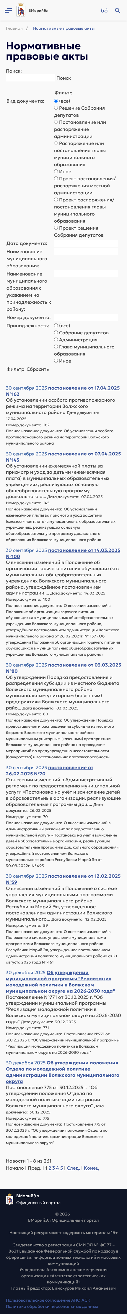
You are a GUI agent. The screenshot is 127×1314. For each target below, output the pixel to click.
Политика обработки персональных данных (52, 1306)
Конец (91, 1168)
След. (73, 1168)
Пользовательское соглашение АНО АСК (48, 1300)
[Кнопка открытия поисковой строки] (117, 10)
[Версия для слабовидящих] (104, 10)
